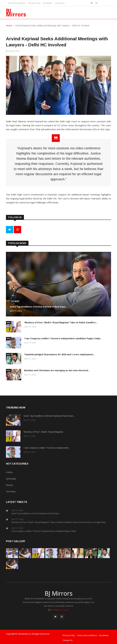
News (9, 322)
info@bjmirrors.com (60, 609)
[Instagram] (96, 3)
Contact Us (60, 3)
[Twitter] (92, 3)
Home (9, 25)
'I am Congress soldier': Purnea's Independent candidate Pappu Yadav (62, 338)
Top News (15, 301)
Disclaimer (47, 3)
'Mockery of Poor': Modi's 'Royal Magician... (44, 432)
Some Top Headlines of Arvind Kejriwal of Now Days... (38, 307)
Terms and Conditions (87, 635)
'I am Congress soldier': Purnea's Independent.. (46, 448)
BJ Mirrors (16, 12)
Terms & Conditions (17, 3)
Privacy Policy (34, 3)
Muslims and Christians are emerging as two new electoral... (57, 370)
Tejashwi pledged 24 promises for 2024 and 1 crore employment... (59, 354)
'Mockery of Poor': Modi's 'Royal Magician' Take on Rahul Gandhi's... (60, 322)
